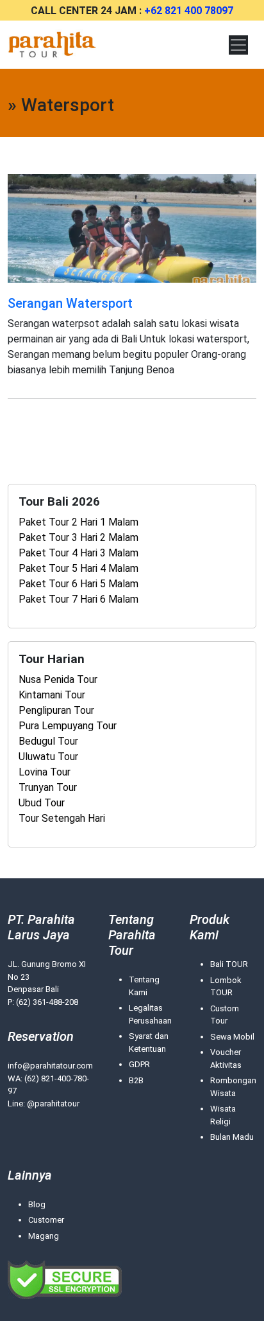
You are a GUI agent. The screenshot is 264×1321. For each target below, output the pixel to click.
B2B (136, 1080)
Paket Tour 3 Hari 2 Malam (78, 537)
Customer (46, 1220)
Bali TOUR (229, 964)
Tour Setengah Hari (62, 818)
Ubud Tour (42, 803)
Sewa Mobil (232, 1037)
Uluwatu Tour (48, 756)
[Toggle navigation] (238, 45)
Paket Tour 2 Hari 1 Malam (78, 522)
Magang (43, 1236)
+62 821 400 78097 (188, 10)
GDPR (139, 1064)
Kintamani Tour (52, 695)
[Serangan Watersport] (132, 228)
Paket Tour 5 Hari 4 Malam (78, 568)
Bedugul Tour (48, 741)
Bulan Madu (232, 1137)
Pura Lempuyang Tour (68, 726)
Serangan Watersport (70, 303)
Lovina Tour (44, 772)
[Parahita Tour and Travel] (52, 45)
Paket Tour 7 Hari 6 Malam (78, 599)
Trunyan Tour (48, 787)
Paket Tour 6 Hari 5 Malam (78, 584)
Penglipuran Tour (56, 710)
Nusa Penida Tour (58, 679)
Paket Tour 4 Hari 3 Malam (78, 553)
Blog (36, 1204)
